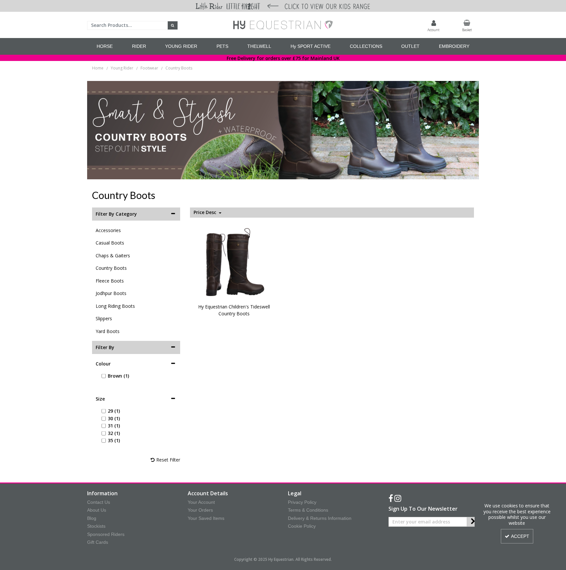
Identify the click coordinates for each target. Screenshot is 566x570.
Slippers (104, 318)
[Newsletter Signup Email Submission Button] (473, 522)
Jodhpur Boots (111, 293)
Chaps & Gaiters (113, 255)
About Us (96, 510)
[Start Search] (173, 25)
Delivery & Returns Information (319, 518)
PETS (222, 46)
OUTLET (410, 46)
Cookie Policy (302, 526)
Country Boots (111, 268)
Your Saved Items (206, 518)
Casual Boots (110, 243)
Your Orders (200, 510)
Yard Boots (108, 331)
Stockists (96, 526)
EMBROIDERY (454, 46)
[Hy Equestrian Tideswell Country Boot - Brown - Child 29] (234, 261)
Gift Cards (97, 542)
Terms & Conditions (308, 510)
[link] (390, 498)
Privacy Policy (302, 502)
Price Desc (205, 212)
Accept (520, 536)
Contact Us (98, 502)
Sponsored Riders (105, 534)
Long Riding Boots (115, 306)
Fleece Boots (110, 281)
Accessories (108, 230)
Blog (91, 518)
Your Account (201, 502)
